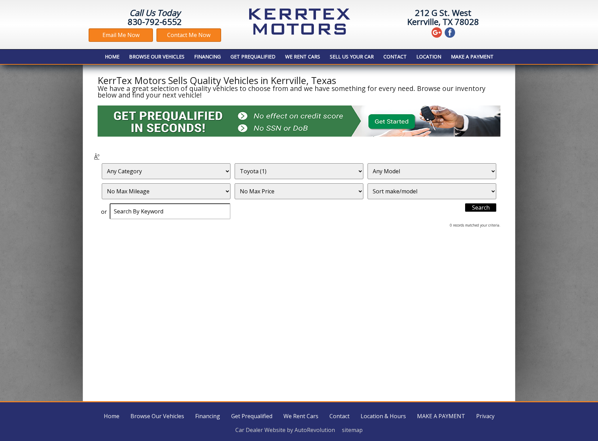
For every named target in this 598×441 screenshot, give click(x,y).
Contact (395, 56)
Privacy (485, 416)
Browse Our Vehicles (156, 56)
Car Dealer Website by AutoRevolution (285, 430)
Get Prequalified (252, 56)
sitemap (352, 430)
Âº (96, 156)
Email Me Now (120, 35)
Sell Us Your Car (352, 56)
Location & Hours (383, 416)
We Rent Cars (302, 56)
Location (428, 56)
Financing (207, 56)
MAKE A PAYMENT (472, 56)
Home (112, 56)
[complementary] (577, 420)
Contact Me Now (188, 35)
